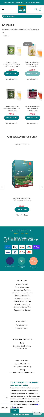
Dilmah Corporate (22, 287)
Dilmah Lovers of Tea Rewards (22, 372)
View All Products (22, 144)
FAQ (22, 343)
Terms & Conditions (22, 364)
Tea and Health (22, 328)
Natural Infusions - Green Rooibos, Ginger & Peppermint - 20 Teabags (32, 64)
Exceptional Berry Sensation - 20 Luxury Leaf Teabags (32, 108)
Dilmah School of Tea (22, 301)
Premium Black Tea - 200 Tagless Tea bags (22, 199)
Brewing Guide (22, 325)
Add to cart (11, 73)
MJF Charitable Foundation (22, 293)
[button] (22, 415)
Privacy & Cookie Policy (22, 367)
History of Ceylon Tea (22, 307)
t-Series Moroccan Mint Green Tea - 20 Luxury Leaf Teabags (11, 108)
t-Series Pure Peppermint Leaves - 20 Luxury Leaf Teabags (11, 64)
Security (22, 370)
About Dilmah (22, 284)
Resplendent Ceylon (22, 310)
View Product (11, 79)
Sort (5, 36)
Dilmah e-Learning (22, 304)
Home (4, 16)
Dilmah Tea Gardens (22, 290)
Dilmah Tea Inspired (22, 298)
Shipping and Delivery (22, 346)
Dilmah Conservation (22, 296)
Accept (15, 411)
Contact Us (22, 349)
